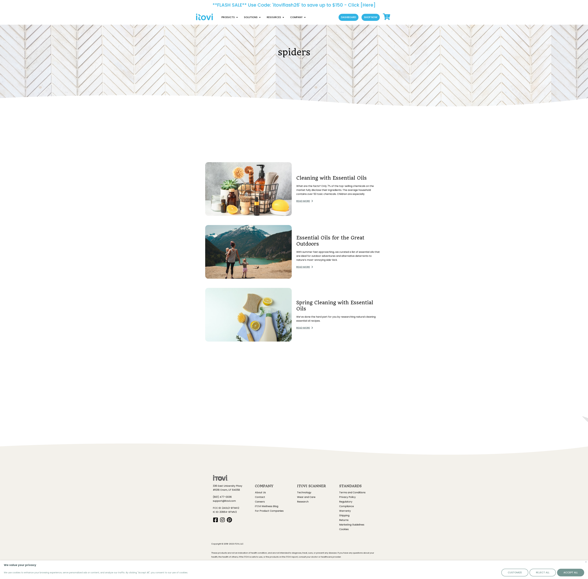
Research (303, 501)
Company (296, 17)
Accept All (571, 572)
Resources (274, 17)
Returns (344, 520)
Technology (304, 492)
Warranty (345, 510)
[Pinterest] (229, 519)
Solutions (251, 17)
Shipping (344, 515)
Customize (515, 572)
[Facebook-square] (215, 519)
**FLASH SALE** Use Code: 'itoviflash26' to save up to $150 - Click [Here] (294, 5)
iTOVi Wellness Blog (266, 506)
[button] (348, 17)
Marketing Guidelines (351, 524)
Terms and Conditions (352, 492)
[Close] (586, 562)
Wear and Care (306, 497)
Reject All (542, 572)
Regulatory (345, 501)
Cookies (344, 529)
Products (228, 17)
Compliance (346, 506)
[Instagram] (222, 519)
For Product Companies (269, 510)
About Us (260, 492)
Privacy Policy (347, 497)
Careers (260, 501)
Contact (260, 497)
